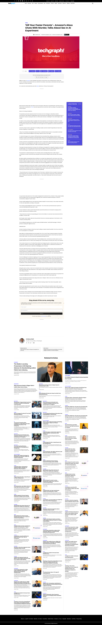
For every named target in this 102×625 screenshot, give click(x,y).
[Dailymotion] (22, 1)
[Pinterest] (30, 1)
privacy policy (43, 316)
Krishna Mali (38, 34)
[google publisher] (32, 1)
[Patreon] (20, 1)
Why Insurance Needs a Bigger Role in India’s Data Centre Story (74, 115)
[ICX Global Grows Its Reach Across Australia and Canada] (76, 367)
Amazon (28, 80)
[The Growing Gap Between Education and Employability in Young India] (36, 448)
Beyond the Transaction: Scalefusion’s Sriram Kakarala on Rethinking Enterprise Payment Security (52, 584)
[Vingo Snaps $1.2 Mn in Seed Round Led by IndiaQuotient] (36, 478)
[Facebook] (14, 1)
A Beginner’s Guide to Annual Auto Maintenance (22, 593)
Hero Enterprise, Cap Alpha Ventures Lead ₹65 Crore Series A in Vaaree (22, 487)
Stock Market (70, 129)
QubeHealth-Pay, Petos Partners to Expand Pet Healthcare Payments (22, 506)
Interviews (16, 568)
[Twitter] (16, 1)
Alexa (38, 86)
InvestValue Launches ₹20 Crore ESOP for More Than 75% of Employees (21, 537)
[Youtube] (18, 1)
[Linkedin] (26, 1)
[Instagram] (24, 1)
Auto (69, 124)
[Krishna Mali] (34, 34)
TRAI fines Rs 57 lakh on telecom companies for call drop (29, 350)
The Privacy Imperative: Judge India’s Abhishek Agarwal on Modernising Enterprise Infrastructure (21, 571)
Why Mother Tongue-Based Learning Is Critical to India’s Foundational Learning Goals (73, 136)
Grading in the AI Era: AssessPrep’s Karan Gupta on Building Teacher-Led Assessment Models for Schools (22, 602)
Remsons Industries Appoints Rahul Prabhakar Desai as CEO (22, 548)
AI (14, 421)
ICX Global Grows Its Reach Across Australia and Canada (74, 131)
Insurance (70, 113)
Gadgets (66, 405)
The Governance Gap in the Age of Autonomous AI (51, 573)
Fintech (44, 498)
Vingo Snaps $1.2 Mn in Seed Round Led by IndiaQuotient (22, 477)
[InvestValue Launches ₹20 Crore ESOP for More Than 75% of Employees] (36, 538)
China (32, 107)
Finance (15, 556)
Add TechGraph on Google (42, 77)
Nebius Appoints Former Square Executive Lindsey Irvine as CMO (21, 496)
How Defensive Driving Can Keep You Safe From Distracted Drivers (74, 126)
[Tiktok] (28, 1)
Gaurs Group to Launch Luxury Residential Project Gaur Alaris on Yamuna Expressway (22, 516)
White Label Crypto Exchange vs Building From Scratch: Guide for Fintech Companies (21, 456)
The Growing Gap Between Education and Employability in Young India (21, 447)
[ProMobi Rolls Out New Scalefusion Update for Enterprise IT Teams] (36, 528)
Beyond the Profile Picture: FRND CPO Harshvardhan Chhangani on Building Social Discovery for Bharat (22, 582)
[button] (92, 3)
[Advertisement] (51, 13)
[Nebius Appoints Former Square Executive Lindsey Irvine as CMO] (36, 497)
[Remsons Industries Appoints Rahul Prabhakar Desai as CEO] (36, 549)
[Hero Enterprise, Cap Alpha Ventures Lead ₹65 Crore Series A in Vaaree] (36, 488)
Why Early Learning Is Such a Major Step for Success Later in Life (74, 120)
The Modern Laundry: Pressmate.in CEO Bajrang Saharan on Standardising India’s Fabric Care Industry (74, 109)
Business (69, 106)
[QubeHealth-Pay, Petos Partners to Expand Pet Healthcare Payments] (36, 507)
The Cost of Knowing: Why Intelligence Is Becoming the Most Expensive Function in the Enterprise (22, 424)
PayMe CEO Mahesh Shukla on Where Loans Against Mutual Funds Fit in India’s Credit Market (22, 558)
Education (70, 118)
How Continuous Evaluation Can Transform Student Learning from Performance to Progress (22, 436)
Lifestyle (44, 593)
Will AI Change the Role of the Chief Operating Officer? (73, 142)
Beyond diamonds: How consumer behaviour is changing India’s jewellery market (52, 595)
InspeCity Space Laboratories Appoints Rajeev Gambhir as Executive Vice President (20, 467)
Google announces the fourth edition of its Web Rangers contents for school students (53, 350)
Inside (69, 140)
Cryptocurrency (17, 454)
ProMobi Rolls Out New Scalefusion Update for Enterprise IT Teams (22, 526)
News (26, 22)
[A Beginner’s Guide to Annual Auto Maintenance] (36, 594)
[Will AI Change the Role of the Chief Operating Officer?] (36, 415)
